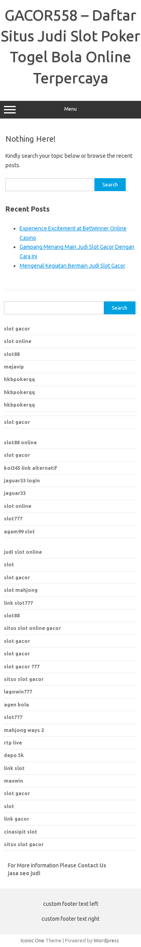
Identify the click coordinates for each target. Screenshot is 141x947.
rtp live (13, 742)
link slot (14, 768)
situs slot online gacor (32, 628)
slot (9, 564)
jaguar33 (15, 493)
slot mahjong (21, 590)
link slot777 (18, 603)
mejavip (14, 366)
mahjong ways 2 (24, 730)
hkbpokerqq (19, 379)
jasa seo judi (24, 873)
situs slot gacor (24, 679)
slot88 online (20, 442)
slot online (17, 341)
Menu (70, 109)
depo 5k (14, 755)
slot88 (12, 354)
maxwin (13, 780)
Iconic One (32, 940)
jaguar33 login (22, 480)
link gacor (16, 818)
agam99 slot (19, 531)
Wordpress (106, 940)
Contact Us (92, 865)
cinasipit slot (20, 831)
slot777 (13, 518)
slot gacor (17, 328)
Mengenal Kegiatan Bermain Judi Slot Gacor (72, 266)
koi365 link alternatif (30, 468)
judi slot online (23, 552)
